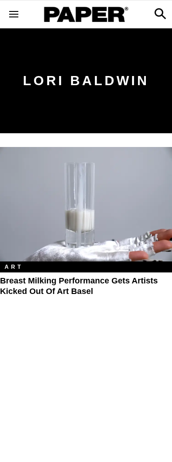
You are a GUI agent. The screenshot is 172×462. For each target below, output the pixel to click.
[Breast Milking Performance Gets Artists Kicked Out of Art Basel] (86, 204)
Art (13, 267)
